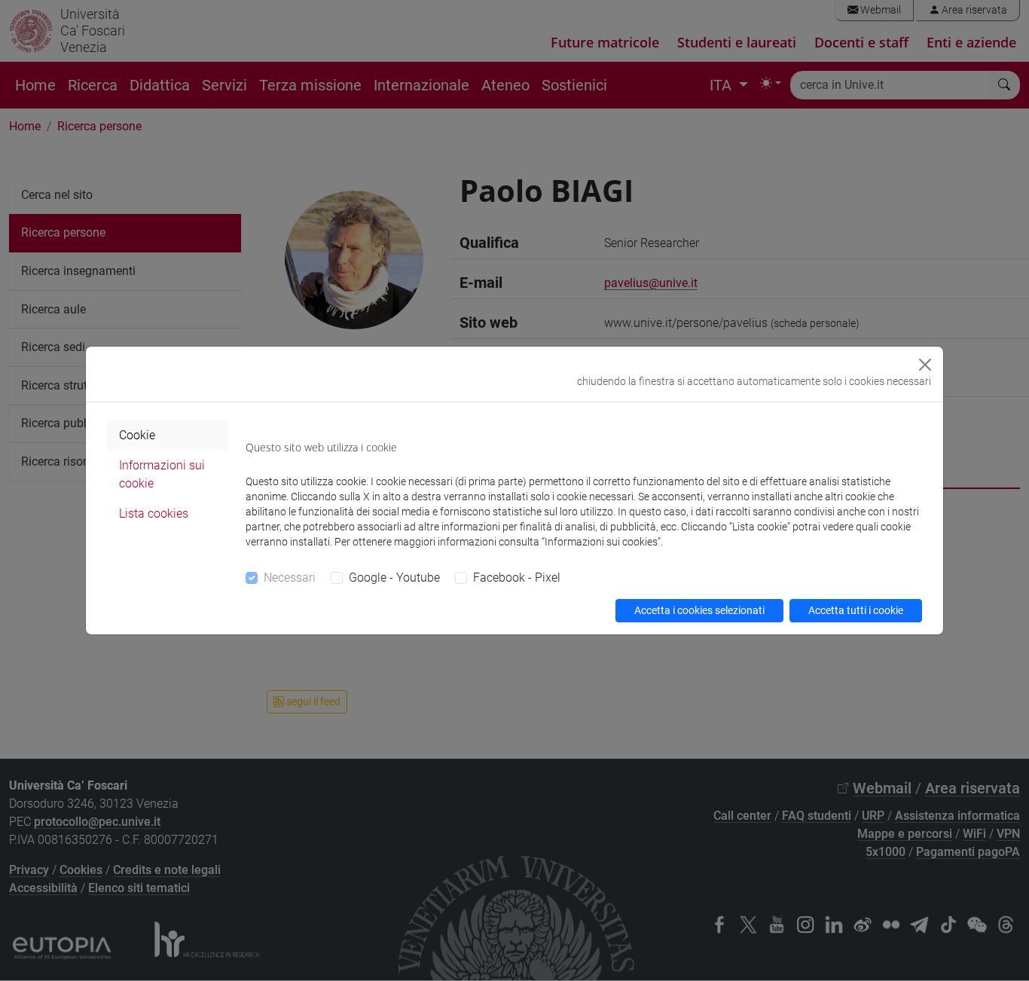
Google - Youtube (394, 577)
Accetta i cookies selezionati (699, 610)
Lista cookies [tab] (153, 513)
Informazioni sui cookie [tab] (162, 474)
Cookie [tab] (137, 435)
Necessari (290, 577)
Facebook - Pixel (516, 577)
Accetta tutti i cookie (855, 610)
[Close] (925, 365)
